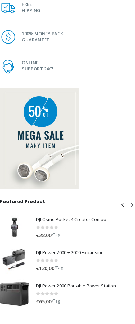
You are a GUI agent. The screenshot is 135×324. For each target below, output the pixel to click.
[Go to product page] (14, 227)
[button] (122, 204)
